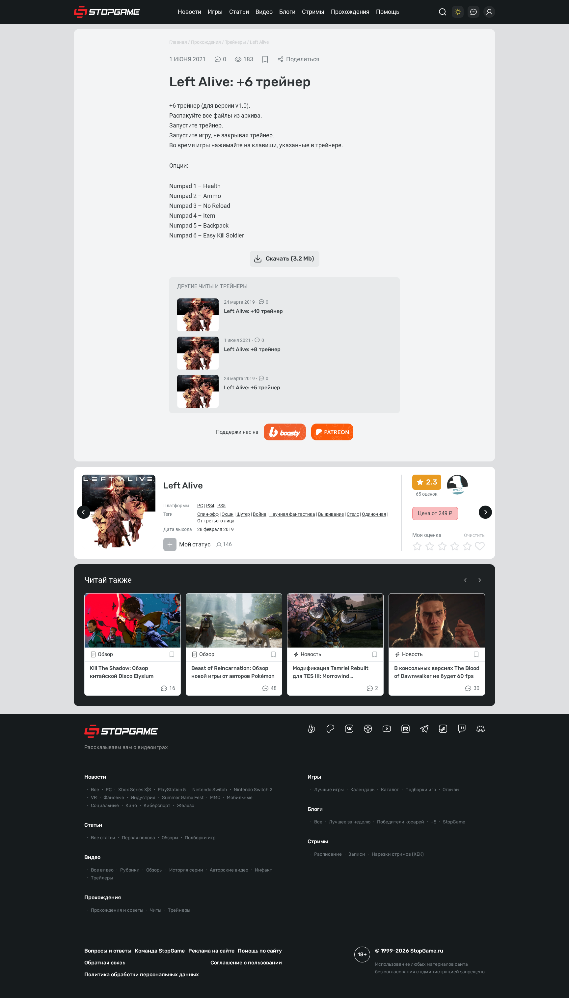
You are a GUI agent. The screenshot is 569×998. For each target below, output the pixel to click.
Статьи (239, 11)
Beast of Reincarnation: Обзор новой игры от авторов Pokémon (233, 672)
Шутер (243, 514)
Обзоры (170, 838)
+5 (433, 822)
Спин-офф (208, 514)
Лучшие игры (329, 789)
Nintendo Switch (209, 789)
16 (172, 688)
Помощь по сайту (260, 951)
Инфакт (263, 870)
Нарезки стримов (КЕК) (398, 854)
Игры (215, 11)
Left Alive (259, 42)
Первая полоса (138, 838)
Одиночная (374, 514)
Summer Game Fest (182, 797)
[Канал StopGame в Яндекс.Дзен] (368, 729)
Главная (178, 42)
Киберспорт (157, 805)
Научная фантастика (292, 514)
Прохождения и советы (117, 910)
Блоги (287, 11)
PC (200, 505)
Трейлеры (102, 878)
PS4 (210, 505)
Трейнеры (235, 42)
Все (95, 789)
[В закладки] (265, 59)
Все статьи (103, 838)
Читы (155, 910)
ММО (215, 797)
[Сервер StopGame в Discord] (480, 729)
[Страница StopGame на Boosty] (312, 729)
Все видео (102, 870)
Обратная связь (104, 962)
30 (476, 688)
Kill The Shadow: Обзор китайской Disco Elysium (121, 672)
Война (259, 514)
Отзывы (451, 789)
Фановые (113, 797)
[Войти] (489, 12)
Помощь (387, 11)
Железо (185, 805)
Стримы (313, 11)
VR (94, 797)
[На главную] (107, 12)
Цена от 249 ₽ (435, 513)
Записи (356, 854)
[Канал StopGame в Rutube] (405, 729)
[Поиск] (442, 12)
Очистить (474, 535)
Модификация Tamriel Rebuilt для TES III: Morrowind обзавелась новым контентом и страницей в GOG (333, 672)
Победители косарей (400, 822)
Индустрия (143, 797)
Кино (131, 805)
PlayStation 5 (172, 789)
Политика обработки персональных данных (141, 974)
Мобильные (240, 797)
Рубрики (130, 870)
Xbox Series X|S (134, 789)
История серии (186, 870)
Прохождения (350, 11)
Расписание (328, 854)
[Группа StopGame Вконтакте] (349, 729)
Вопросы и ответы (107, 951)
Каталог (390, 789)
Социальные (105, 805)
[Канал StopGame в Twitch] (462, 729)
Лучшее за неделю (349, 822)
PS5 (221, 505)
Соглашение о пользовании (246, 962)
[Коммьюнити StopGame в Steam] (443, 729)
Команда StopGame (160, 951)
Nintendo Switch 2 (253, 789)
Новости (189, 11)
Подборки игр (200, 838)
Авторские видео (229, 870)
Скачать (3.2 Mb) (290, 258)
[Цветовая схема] (458, 12)
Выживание (331, 514)
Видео (264, 11)
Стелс (353, 514)
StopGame (454, 822)
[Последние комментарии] (473, 12)
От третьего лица (215, 520)
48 (274, 688)
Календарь (362, 789)
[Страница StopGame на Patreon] (330, 729)
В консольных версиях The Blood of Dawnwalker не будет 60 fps (436, 672)
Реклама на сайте (211, 951)
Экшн (227, 514)
